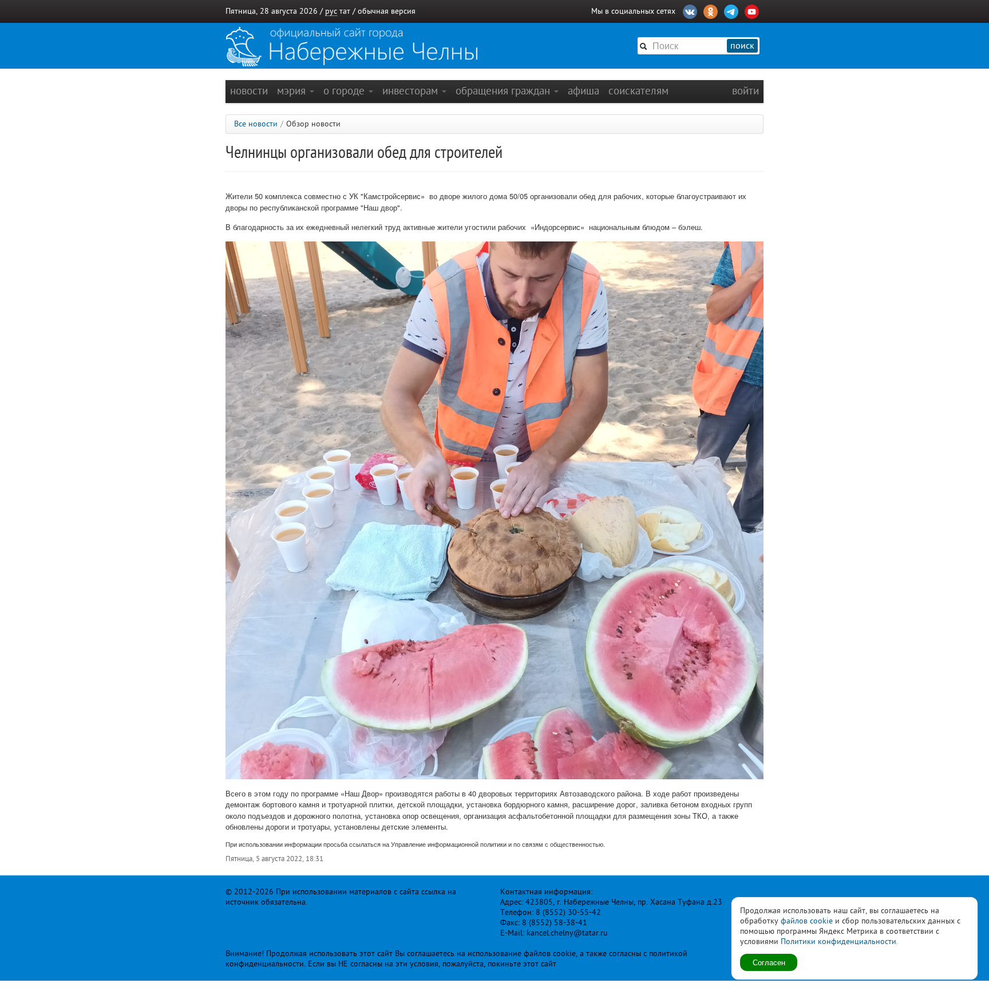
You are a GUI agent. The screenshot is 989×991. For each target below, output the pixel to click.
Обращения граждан (504, 91)
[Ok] (710, 10)
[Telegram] (731, 10)
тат (344, 11)
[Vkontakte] (690, 10)
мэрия (292, 91)
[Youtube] (752, 10)
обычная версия (387, 11)
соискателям (638, 91)
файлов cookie (807, 921)
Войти (745, 91)
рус (331, 11)
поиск (742, 46)
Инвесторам (411, 91)
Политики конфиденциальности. (839, 941)
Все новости (256, 124)
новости (249, 91)
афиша (583, 91)
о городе (345, 91)
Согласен (769, 962)
